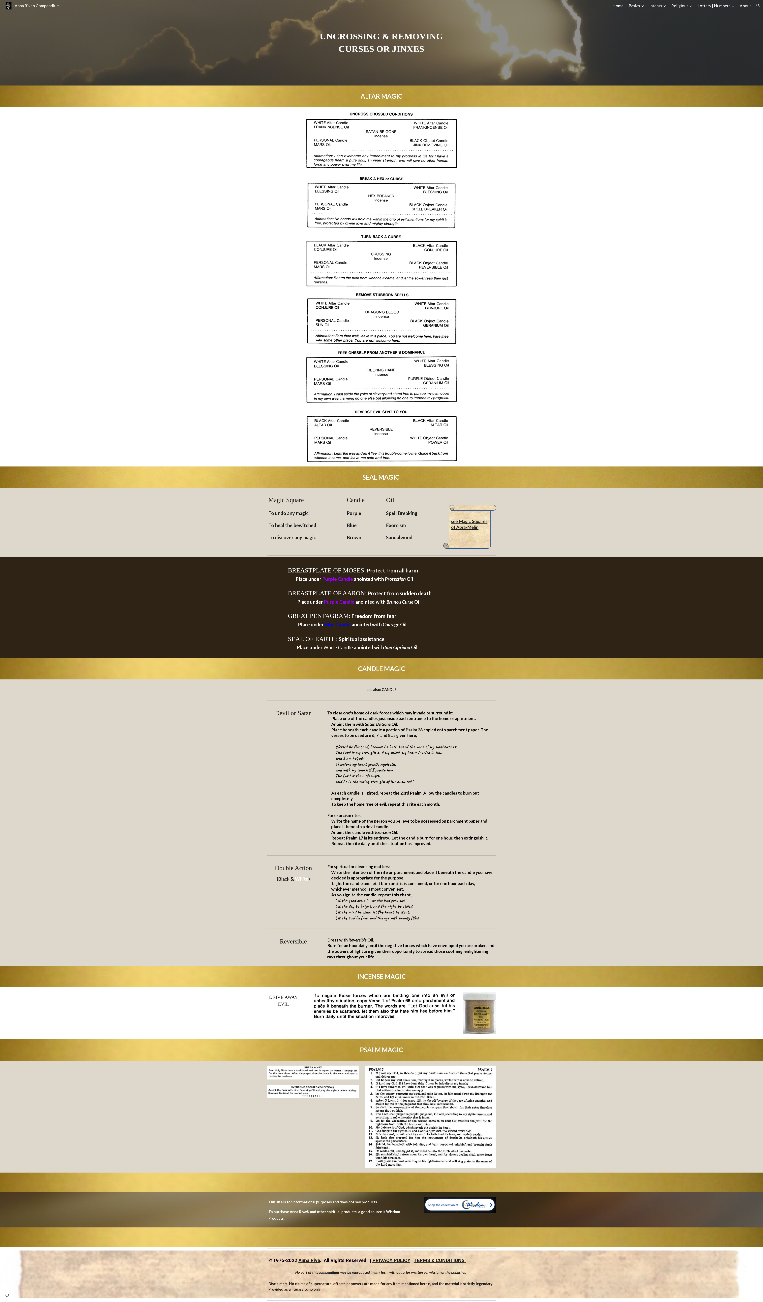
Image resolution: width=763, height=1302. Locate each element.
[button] (758, 5)
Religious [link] (679, 5)
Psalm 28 (414, 729)
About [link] (745, 5)
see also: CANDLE (381, 689)
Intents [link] (655, 5)
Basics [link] (634, 5)
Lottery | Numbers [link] (714, 5)
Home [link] (618, 5)
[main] (381, 43)
